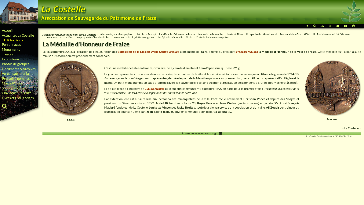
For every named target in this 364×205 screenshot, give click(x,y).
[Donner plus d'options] (361, 26)
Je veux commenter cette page (200, 133)
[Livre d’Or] (346, 26)
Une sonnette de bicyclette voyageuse (133, 37)
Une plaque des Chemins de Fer (92, 37)
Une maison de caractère (59, 37)
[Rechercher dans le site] (314, 26)
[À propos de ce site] (353, 26)
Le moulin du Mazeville (210, 34)
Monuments (11, 49)
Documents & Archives (19, 69)
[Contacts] (338, 26)
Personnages (11, 45)
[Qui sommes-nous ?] (330, 26)
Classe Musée (12, 83)
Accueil (7, 30)
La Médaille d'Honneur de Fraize (177, 34)
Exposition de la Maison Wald (138, 51)
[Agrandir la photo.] (71, 88)
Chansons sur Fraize (16, 93)
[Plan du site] (322, 26)
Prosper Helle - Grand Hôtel (261, 34)
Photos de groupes (15, 64)
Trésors (7, 54)
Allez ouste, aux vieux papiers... (117, 34)
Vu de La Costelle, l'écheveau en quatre (207, 37)
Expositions (10, 59)
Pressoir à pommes (16, 78)
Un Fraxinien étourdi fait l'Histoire (331, 34)
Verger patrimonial (16, 74)
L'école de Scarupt (146, 34)
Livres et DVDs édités (18, 98)
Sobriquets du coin (15, 88)
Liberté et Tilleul (234, 34)
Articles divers (13, 40)
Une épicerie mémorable (170, 37)
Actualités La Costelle (18, 35)
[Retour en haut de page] (307, 26)
